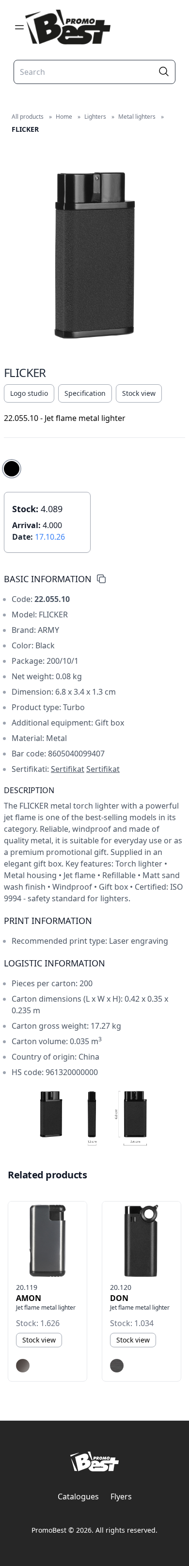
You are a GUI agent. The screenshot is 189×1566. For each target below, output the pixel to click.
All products (28, 116)
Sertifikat (67, 769)
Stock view (139, 393)
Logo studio (29, 393)
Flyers (121, 1496)
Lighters (95, 116)
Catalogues (78, 1496)
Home (64, 116)
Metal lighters (137, 116)
